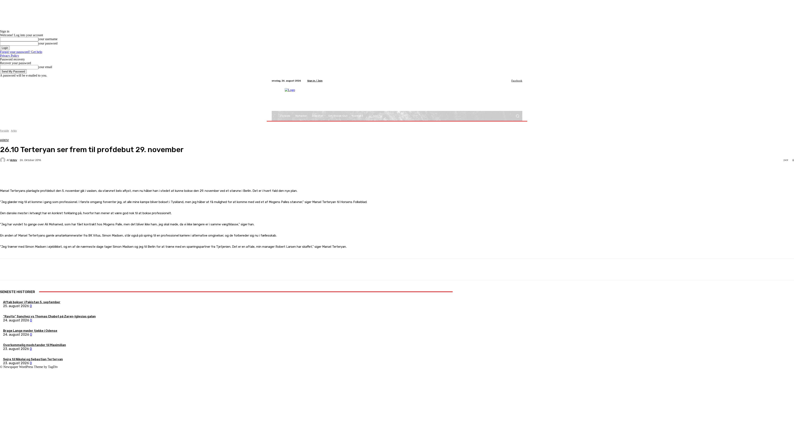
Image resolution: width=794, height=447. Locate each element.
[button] (517, 116)
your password (47, 43)
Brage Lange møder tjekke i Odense (30, 331)
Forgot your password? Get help (21, 52)
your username (47, 39)
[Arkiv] (3, 160)
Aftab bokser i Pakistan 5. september (31, 302)
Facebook (516, 80)
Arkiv (14, 130)
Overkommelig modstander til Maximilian (34, 345)
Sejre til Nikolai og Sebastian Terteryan (33, 359)
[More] (97, 174)
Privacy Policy (9, 55)
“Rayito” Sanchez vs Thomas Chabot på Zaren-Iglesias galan (49, 316)
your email (45, 67)
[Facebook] (508, 80)
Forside (4, 130)
